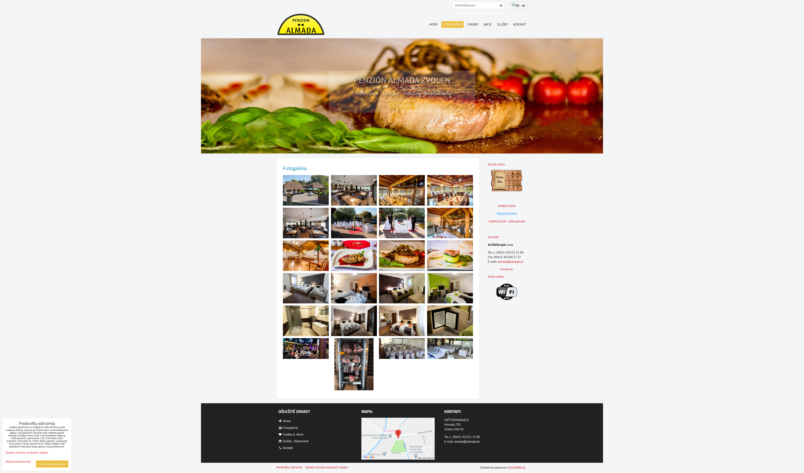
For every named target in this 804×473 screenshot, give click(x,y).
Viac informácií (402, 116)
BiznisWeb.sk (516, 467)
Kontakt (519, 24)
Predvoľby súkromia (289, 467)
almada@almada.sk (510, 262)
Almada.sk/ (506, 269)
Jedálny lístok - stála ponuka (507, 221)
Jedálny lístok (506, 206)
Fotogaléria (452, 24)
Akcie (488, 24)
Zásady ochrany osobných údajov (326, 467)
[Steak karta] (506, 229)
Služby (502, 24)
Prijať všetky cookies (52, 464)
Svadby (472, 24)
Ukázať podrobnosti (18, 461)
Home (433, 24)
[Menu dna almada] (506, 190)
